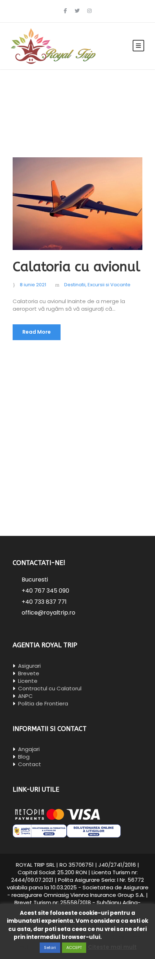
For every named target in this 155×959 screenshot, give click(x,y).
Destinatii (74, 284)
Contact (29, 764)
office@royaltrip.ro (48, 612)
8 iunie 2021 (33, 284)
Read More (36, 331)
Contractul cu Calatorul (49, 688)
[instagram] (89, 11)
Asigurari (29, 666)
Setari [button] (50, 947)
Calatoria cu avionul (76, 267)
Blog (23, 756)
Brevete (28, 673)
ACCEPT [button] (74, 947)
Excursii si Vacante (109, 284)
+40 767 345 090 (45, 591)
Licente (27, 681)
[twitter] (77, 11)
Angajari (28, 749)
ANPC (25, 696)
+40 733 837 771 (44, 602)
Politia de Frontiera (42, 703)
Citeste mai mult (112, 947)
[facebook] (65, 11)
